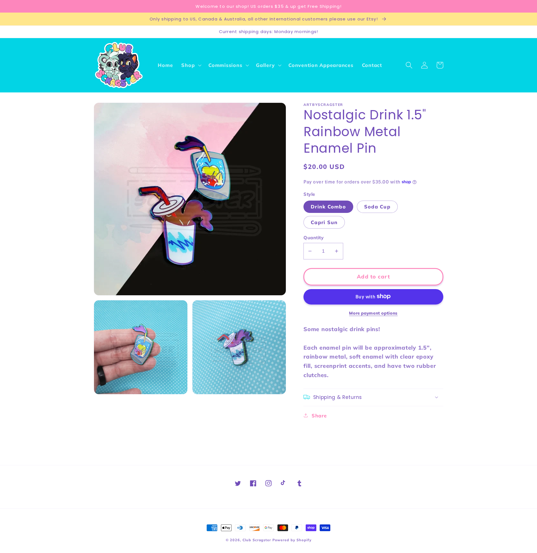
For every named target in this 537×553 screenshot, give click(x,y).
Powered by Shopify (292, 540)
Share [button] (319, 415)
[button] (190, 65)
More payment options (373, 312)
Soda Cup (377, 206)
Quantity (313, 237)
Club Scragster (256, 540)
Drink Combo (328, 206)
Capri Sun (324, 222)
